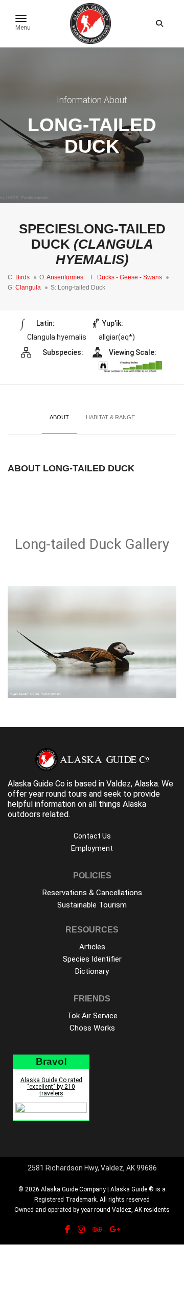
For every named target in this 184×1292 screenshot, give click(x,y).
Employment (92, 848)
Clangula (28, 287)
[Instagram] (81, 1229)
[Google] (114, 1229)
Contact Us (92, 836)
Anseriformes (65, 277)
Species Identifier (92, 959)
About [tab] (59, 417)
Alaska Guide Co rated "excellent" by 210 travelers (51, 1086)
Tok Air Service (92, 1015)
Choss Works (92, 1028)
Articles (92, 946)
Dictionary (92, 971)
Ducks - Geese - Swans (129, 277)
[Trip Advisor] (97, 1229)
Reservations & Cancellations (92, 892)
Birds (22, 277)
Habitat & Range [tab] (110, 417)
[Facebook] (67, 1229)
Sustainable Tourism (92, 905)
